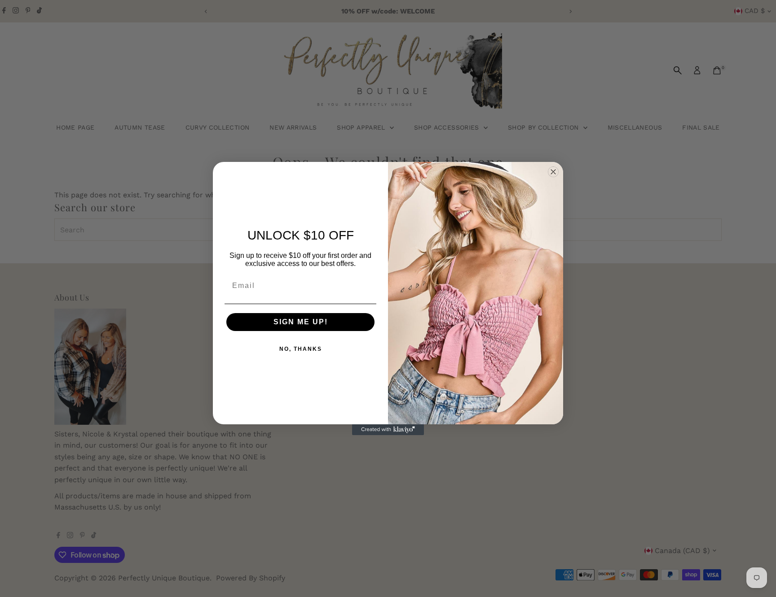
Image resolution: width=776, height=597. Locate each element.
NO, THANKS (300, 349)
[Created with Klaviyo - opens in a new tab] (388, 429)
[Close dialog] (553, 171)
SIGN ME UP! (300, 322)
